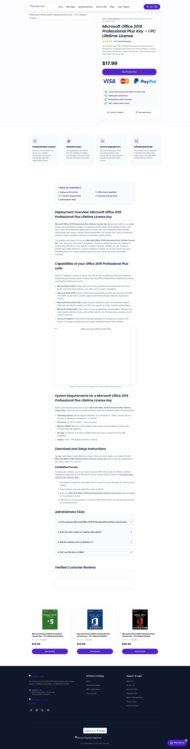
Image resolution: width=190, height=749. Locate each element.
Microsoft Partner (145, 112)
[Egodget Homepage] (37, 7)
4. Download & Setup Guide (106, 196)
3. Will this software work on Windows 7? (75, 542)
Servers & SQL (101, 7)
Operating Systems (85, 7)
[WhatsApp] (42, 710)
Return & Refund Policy (134, 697)
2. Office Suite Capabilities (106, 192)
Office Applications (114, 19)
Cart (153, 7)
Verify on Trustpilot (117, 112)
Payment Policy (132, 689)
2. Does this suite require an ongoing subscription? (80, 532)
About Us (129, 681)
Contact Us (130, 685)
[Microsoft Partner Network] (39, 701)
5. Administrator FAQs (67, 200)
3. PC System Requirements (69, 196)
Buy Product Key (129, 72)
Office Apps (70, 7)
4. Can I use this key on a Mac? (71, 552)
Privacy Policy (131, 702)
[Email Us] (48, 710)
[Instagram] (37, 710)
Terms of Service (132, 706)
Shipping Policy (132, 693)
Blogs (112, 7)
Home (60, 7)
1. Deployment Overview (68, 192)
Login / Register (124, 7)
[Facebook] (31, 710)
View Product (50, 651)
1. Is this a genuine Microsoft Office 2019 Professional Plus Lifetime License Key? (92, 522)
